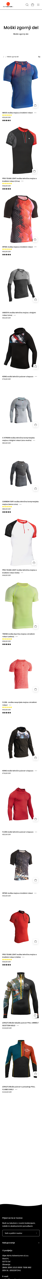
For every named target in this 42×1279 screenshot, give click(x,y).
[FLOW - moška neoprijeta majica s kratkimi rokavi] (35, 689)
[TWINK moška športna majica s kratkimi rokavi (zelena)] (35, 626)
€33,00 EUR (6, 117)
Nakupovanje (8, 1242)
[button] (7, 115)
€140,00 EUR (7, 1028)
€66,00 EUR (6, 509)
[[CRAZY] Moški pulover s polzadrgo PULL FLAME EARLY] (35, 1073)
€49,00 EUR (6, 186)
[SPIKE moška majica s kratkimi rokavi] (35, 239)
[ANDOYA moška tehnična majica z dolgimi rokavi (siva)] (35, 299)
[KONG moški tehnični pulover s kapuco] (35, 366)
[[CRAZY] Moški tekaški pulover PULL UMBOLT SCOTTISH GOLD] (35, 1015)
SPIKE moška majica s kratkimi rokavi (17, 247)
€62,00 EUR (6, 443)
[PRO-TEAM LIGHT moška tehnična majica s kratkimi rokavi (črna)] (34, 171)
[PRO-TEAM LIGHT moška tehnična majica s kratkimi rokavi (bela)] (34, 562)
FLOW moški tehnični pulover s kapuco (17, 832)
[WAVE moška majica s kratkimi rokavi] (35, 105)
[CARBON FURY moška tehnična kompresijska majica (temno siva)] (35, 488)
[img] (6, 120)
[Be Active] (8, 5)
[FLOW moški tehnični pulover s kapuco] (35, 819)
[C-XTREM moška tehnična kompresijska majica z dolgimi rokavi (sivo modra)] (35, 424)
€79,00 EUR (6, 379)
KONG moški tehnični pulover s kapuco (17, 376)
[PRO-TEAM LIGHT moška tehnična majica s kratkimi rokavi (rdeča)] (35, 941)
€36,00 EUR (6, 641)
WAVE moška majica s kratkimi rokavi (17, 113)
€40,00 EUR (6, 251)
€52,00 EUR (6, 318)
